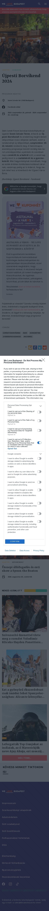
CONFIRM (14, 541)
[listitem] (24, 406)
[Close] (44, 360)
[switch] (39, 412)
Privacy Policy (38, 551)
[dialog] (24, 455)
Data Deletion (10, 551)
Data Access (24, 551)
